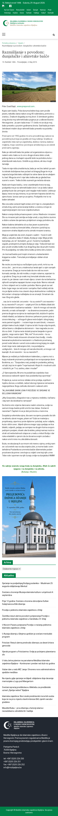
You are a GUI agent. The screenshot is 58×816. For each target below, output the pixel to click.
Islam (29, 10)
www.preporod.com (25, 106)
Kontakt (51, 13)
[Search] (54, 35)
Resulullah (20, 10)
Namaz (43, 10)
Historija (7, 13)
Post (49, 10)
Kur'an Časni (9, 10)
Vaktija (36, 13)
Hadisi (15, 13)
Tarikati (29, 13)
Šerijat (35, 10)
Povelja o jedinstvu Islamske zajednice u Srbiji (22, 610)
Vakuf (43, 13)
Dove (22, 13)
